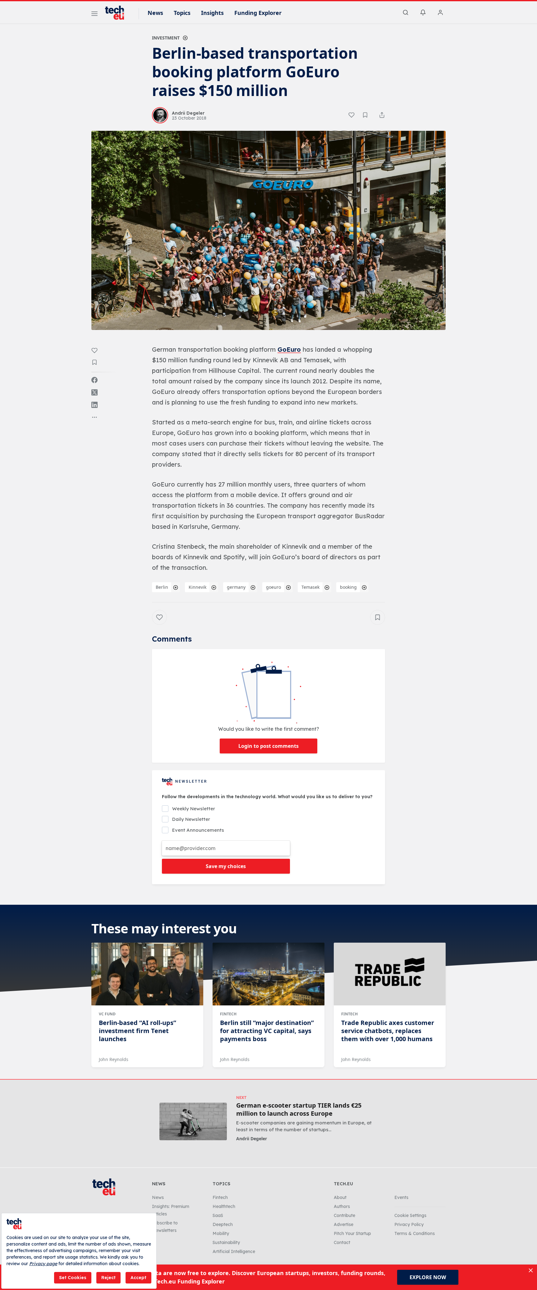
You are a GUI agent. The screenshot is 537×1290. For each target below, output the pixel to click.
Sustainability (226, 1242)
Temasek (310, 587)
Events (401, 1197)
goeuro (273, 587)
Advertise (343, 1224)
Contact (342, 1242)
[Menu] (94, 14)
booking (348, 587)
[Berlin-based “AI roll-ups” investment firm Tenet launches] (147, 974)
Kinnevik (197, 587)
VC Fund (107, 1014)
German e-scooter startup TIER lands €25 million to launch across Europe (298, 1109)
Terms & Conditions (414, 1233)
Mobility (221, 1233)
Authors (342, 1206)
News (155, 12)
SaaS (218, 1215)
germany (236, 587)
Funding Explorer (258, 12)
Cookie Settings (410, 1215)
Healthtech (224, 1206)
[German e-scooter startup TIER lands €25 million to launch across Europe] (193, 1121)
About (340, 1197)
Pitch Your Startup (352, 1233)
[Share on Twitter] (94, 392)
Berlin (162, 587)
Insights (212, 12)
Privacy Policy (409, 1224)
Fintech (228, 1014)
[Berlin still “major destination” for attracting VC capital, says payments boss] (268, 974)
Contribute (344, 1215)
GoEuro (289, 349)
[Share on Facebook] (94, 380)
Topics (182, 12)
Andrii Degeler (251, 1138)
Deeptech (223, 1224)
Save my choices (226, 866)
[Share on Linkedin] (94, 405)
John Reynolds (113, 1059)
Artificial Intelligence (234, 1251)
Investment (166, 38)
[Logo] (117, 13)
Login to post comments (268, 746)
